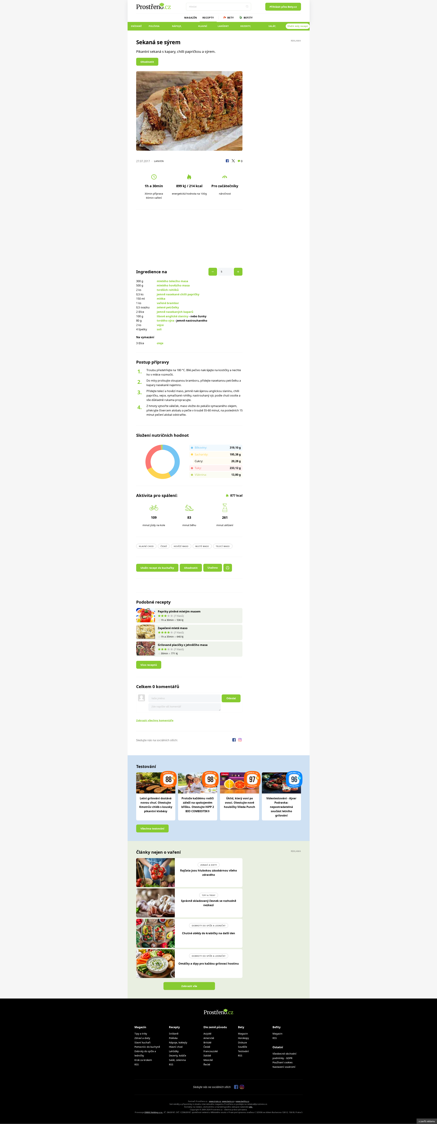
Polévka (154, 26)
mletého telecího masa (172, 281)
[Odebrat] (238, 272)
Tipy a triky (208, 895)
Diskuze (242, 1042)
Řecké (206, 1064)
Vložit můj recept (297, 26)
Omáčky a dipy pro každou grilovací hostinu (208, 963)
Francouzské (210, 1051)
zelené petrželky (168, 307)
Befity (248, 17)
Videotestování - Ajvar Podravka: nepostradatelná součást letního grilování (281, 806)
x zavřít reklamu (427, 1121)
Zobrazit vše (189, 986)
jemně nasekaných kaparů (175, 312)
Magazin (243, 1033)
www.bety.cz (228, 1101)
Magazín (190, 17)
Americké (208, 1038)
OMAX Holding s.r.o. (153, 1112)
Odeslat (231, 698)
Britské (207, 1042)
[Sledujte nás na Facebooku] (234, 740)
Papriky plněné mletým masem (179, 611)
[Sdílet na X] (233, 161)
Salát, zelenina (272, 28)
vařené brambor (168, 303)
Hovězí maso (181, 546)
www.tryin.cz (215, 1101)
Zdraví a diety (208, 865)
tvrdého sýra (165, 320)
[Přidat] (212, 272)
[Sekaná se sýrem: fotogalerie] (189, 111)
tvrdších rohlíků (168, 290)
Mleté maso (202, 546)
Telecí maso (223, 546)
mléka (161, 298)
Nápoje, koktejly (177, 28)
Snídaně (136, 26)
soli (159, 329)
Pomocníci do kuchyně (147, 1046)
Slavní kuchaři (142, 1042)
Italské (207, 1055)
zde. (251, 1106)
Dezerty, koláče (245, 28)
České (164, 546)
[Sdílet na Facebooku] (227, 161)
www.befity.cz (242, 1101)
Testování (243, 1051)
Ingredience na (151, 271)
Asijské (207, 1033)
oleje (160, 343)
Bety (230, 17)
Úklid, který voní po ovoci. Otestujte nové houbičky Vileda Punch (239, 802)
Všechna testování (152, 828)
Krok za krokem (143, 1060)
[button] (247, 7)
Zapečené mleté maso (173, 628)
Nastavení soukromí (284, 1066)
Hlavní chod (202, 28)
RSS (136, 1064)
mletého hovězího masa (173, 285)
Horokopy (243, 1038)
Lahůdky (223, 26)
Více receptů (148, 664)
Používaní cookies (283, 1062)
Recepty (208, 17)
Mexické (208, 1060)
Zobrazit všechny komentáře (154, 720)
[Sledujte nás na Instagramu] (239, 740)
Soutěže (242, 1046)
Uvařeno (213, 567)
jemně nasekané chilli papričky (178, 294)
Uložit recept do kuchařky (157, 567)
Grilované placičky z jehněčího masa (183, 645)
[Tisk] (227, 568)
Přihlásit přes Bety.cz (283, 6)
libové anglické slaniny (172, 316)
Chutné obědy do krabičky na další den (208, 933)
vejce (160, 325)
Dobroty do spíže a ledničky (208, 925)
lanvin (159, 161)
